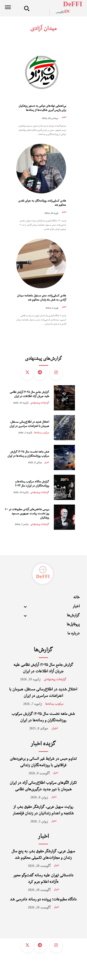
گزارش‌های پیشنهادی (43, 359)
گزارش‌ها (43, 650)
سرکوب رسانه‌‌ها (41, 432)
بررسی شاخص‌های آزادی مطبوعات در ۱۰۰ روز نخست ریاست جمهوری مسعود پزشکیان (27, 514)
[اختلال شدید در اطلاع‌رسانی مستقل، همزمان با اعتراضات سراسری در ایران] (64, 427)
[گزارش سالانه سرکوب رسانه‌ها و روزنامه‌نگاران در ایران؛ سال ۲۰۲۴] (64, 487)
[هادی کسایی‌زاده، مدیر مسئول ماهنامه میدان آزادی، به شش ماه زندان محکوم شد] (41, 263)
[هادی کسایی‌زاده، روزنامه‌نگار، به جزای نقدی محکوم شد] (41, 168)
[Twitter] (27, 373)
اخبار (64, 117)
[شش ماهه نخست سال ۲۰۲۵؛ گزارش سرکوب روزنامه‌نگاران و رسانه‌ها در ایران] (64, 457)
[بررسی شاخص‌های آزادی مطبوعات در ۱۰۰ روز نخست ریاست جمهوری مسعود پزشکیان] (64, 517)
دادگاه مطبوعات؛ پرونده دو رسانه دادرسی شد (43, 900)
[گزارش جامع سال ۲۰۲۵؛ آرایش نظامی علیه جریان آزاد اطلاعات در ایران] (64, 397)
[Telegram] (40, 373)
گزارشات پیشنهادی (39, 403)
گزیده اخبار (43, 744)
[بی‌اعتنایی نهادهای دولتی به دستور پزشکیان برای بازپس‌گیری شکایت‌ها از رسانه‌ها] (41, 74)
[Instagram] (56, 373)
